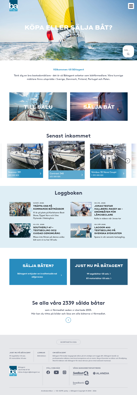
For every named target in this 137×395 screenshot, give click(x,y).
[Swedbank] (81, 382)
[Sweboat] (81, 373)
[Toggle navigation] (131, 6)
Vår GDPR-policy (62, 391)
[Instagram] (64, 372)
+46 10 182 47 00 (24, 369)
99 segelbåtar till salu (17, 356)
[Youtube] (56, 372)
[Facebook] (48, 372)
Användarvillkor (47, 391)
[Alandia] (101, 373)
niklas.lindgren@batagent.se (29, 372)
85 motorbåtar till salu (17, 358)
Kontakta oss (68, 342)
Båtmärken (41, 356)
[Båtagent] (13, 5)
